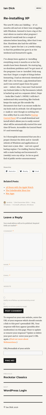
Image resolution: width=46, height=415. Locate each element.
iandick (9, 202)
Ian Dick (9, 8)
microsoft (15, 205)
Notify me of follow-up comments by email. (19, 300)
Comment (9, 231)
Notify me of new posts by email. (15, 306)
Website (7, 286)
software (23, 205)
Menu (38, 8)
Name (7, 265)
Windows (7, 205)
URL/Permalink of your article (17, 348)
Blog (33, 202)
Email (7, 275)
